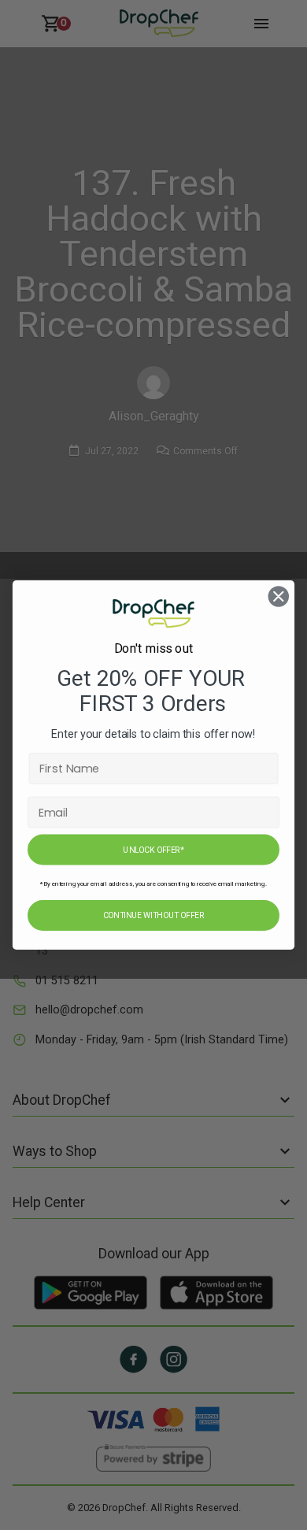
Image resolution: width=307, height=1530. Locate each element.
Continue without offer (153, 916)
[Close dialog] (279, 596)
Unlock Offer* (153, 849)
